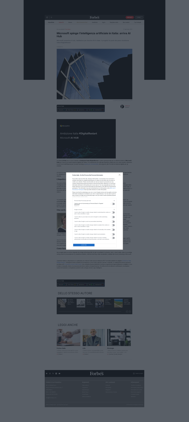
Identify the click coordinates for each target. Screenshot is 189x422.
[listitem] (94, 200)
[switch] (113, 204)
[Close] (120, 175)
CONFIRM (84, 245)
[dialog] (94, 211)
